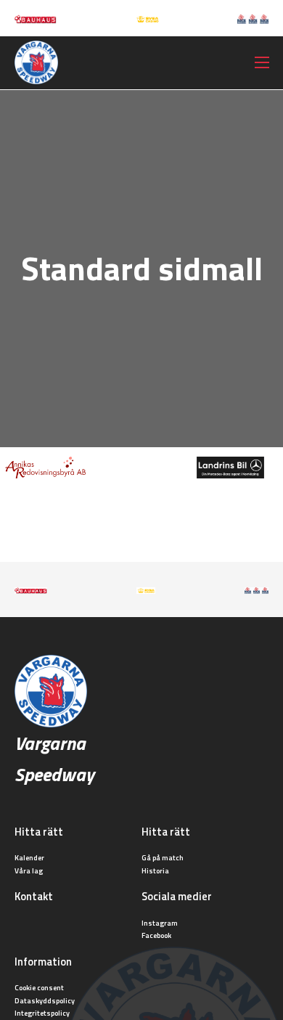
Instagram (160, 923)
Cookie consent (39, 987)
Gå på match (163, 857)
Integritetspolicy (42, 1013)
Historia (155, 870)
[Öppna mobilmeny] (262, 62)
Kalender (29, 857)
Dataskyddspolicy (45, 1000)
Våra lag (29, 870)
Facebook (156, 935)
